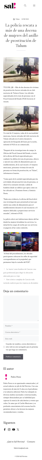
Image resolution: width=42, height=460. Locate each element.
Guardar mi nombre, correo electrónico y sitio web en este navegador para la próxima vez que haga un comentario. (22, 347)
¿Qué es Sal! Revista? (16, 441)
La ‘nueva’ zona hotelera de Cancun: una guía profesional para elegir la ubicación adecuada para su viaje (19, 272)
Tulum (18, 19)
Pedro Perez (16, 376)
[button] (25, 5)
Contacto (31, 441)
